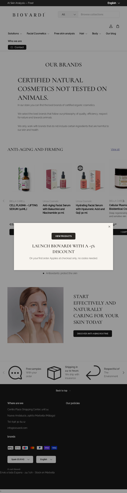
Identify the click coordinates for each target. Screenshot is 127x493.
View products (63, 236)
